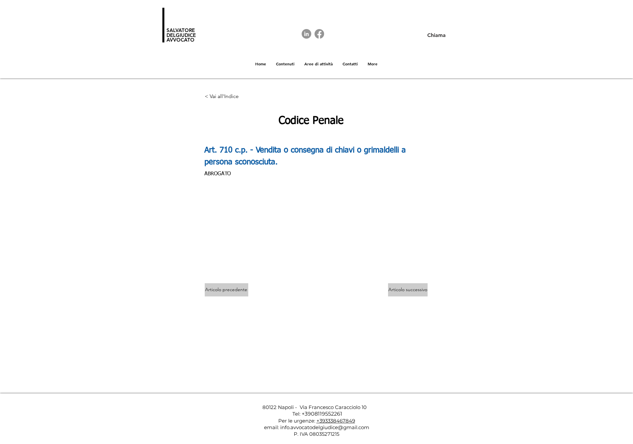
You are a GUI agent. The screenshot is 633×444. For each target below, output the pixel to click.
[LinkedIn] (306, 34)
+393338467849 (335, 421)
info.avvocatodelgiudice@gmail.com (324, 427)
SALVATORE (180, 30)
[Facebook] (319, 34)
